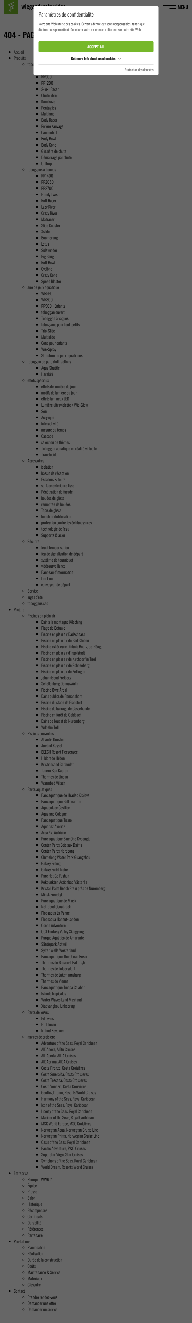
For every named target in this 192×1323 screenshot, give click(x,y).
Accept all (96, 46)
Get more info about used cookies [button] (93, 58)
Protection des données (139, 69)
